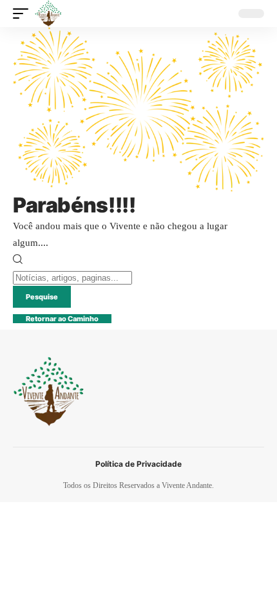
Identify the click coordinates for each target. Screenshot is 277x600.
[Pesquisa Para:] (72, 277)
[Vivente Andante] (48, 13)
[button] (24, 13)
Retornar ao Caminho (62, 318)
